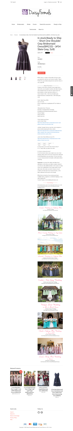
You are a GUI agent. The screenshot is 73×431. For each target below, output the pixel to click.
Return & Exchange (14, 415)
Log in (45, 2)
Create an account (52, 2)
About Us (12, 413)
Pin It (52, 52)
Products (16, 34)
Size (39, 57)
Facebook (42, 412)
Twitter (39, 412)
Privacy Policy (13, 417)
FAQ (11, 419)
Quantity (39, 66)
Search (12, 412)
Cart (61, 2)
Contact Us (71, 90)
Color (39, 62)
